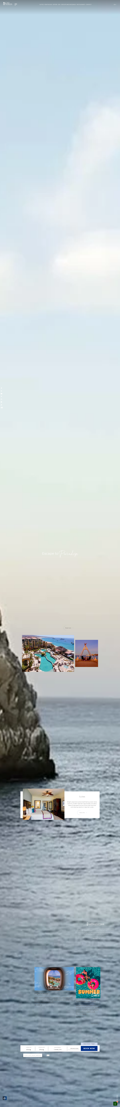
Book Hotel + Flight (89, 1044)
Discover (38, 742)
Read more (68, 628)
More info (82, 812)
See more (37, 1005)
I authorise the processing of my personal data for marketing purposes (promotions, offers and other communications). (37, 1061)
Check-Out (42, 1047)
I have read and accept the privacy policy (33, 1059)
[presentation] (18, 805)
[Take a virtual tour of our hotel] (5, 1098)
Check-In (28, 1047)
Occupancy (57, 1047)
